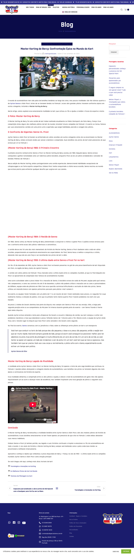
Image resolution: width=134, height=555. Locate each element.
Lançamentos (114, 157)
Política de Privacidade (75, 526)
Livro (110, 161)
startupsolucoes (50, 53)
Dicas (111, 141)
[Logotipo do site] (12, 9)
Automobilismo (70, 31)
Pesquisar (112, 44)
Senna (24, 326)
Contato (71, 536)
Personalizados (73, 530)
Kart (70, 44)
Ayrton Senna (56, 44)
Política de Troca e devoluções (77, 523)
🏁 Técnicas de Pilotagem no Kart (20, 476)
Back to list (57, 488)
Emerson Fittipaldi (115, 145)
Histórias (65, 44)
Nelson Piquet (114, 165)
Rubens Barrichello (115, 169)
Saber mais (116, 551)
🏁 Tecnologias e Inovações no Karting (22, 466)
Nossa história (73, 519)
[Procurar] (122, 10)
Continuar (126, 551)
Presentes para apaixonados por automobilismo (115, 80)
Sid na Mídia (113, 173)
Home (60, 31)
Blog (70, 533)
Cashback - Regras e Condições (78, 516)
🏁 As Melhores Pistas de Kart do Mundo (22, 471)
